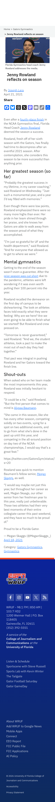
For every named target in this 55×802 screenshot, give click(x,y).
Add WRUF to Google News (24, 726)
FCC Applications (17, 751)
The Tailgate (14, 676)
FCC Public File (16, 746)
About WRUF (14, 721)
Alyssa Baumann (25, 408)
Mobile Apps (14, 731)
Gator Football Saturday (21, 681)
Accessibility (12, 786)
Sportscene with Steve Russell (26, 666)
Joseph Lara (16, 90)
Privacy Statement (15, 792)
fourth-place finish (32, 119)
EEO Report (13, 741)
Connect (11, 736)
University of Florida (19, 647)
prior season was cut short (21, 276)
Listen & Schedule (18, 661)
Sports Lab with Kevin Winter (25, 671)
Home (7, 29)
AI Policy (12, 756)
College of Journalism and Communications (24, 641)
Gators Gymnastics (23, 29)
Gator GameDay (16, 686)
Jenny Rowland (30, 128)
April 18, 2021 (13, 540)
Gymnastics (11, 551)
